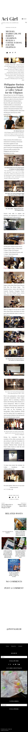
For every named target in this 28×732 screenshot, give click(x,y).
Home (7, 646)
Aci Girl (9, 18)
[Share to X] (10, 53)
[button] (23, 19)
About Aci (13, 646)
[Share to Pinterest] (15, 53)
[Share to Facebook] (13, 53)
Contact (20, 646)
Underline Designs (5, 730)
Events (16, 499)
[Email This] (7, 53)
